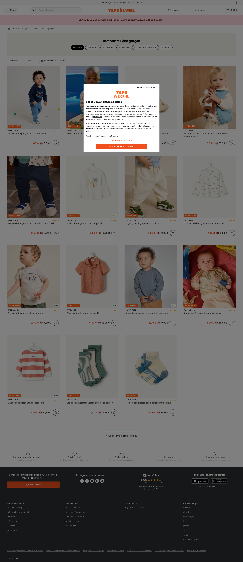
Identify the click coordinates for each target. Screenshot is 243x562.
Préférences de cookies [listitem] (122, 140)
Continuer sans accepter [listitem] (145, 87)
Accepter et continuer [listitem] (121, 146)
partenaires (97, 116)
